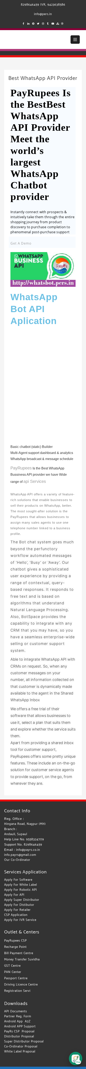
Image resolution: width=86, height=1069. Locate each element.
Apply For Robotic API (20, 889)
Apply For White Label (20, 884)
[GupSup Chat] (75, 1058)
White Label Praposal (19, 1051)
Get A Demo (21, 243)
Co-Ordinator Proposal (20, 1046)
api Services (34, 481)
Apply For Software (18, 879)
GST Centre (12, 965)
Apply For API (14, 894)
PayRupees (21, 468)
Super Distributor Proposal (24, 1041)
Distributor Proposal (19, 1036)
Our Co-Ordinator (17, 860)
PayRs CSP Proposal (19, 1031)
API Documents (15, 1011)
